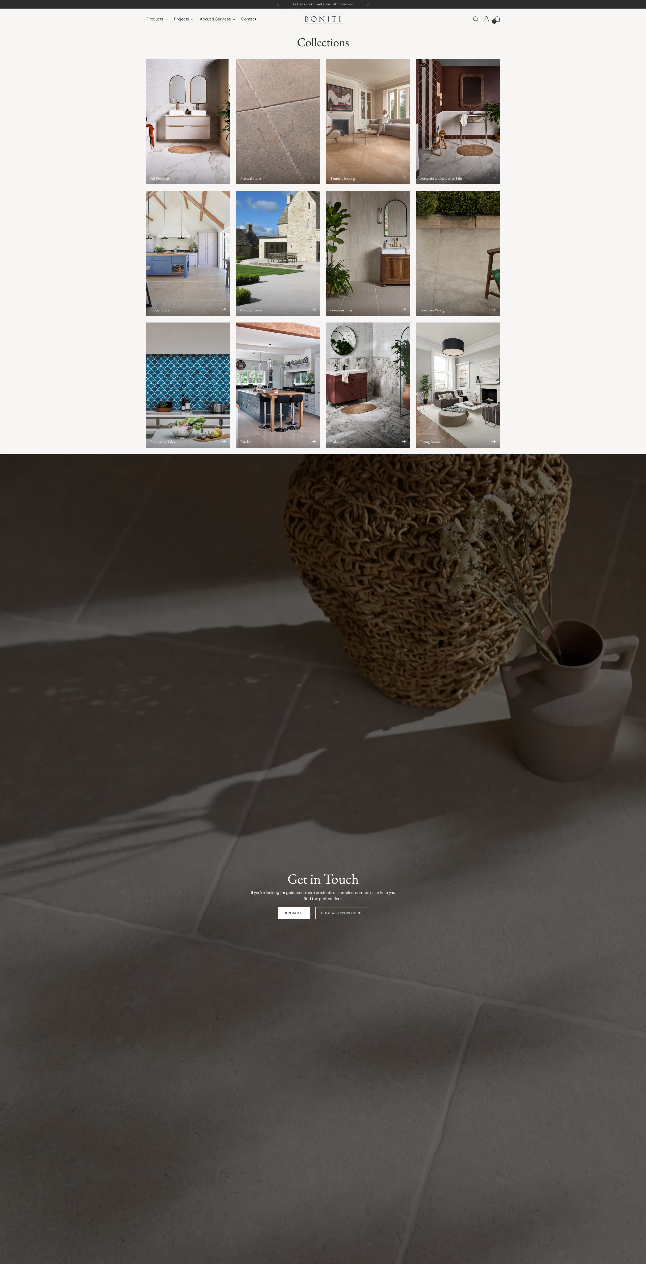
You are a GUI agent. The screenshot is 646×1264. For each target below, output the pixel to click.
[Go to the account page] (486, 19)
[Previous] (278, 4)
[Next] (367, 4)
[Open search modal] (476, 19)
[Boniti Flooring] (323, 19)
